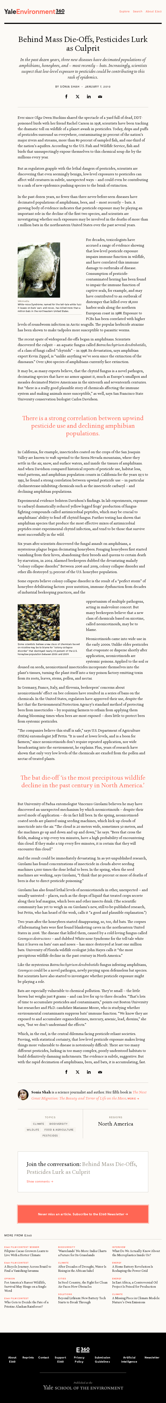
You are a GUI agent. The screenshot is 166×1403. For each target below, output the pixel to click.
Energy (116, 1262)
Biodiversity (58, 1123)
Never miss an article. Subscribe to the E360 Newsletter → (83, 1214)
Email (100, 96)
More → (133, 1098)
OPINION (9, 1278)
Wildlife (33, 1129)
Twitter (77, 96)
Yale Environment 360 (34, 11)
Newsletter (152, 1357)
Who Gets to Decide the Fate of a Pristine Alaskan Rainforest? (26, 1304)
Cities (62, 1278)
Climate (38, 1123)
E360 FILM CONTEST (16, 1262)
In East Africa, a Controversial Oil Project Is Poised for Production (135, 1284)
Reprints (28, 1357)
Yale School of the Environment (83, 1387)
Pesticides (50, 1135)
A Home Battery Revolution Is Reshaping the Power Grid (132, 1269)
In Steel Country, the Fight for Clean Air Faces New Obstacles (82, 1284)
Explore (125, 11)
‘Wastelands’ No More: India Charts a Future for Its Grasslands (82, 1253)
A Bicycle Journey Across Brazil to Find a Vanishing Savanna (27, 1269)
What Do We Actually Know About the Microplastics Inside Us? (136, 1253)
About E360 (154, 11)
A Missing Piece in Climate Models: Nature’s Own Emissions (136, 1300)
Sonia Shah (70, 86)
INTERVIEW (119, 1247)
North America (115, 1123)
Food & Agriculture (59, 1129)
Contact (43, 1357)
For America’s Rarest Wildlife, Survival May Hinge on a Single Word (25, 1286)
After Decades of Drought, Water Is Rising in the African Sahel (82, 1269)
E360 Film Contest (16, 1298)
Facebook (66, 96)
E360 (83, 1350)
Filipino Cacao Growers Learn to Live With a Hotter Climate (26, 1253)
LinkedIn (88, 96)
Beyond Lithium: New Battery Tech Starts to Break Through (82, 1300)
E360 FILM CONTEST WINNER (21, 1247)
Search (138, 11)
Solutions (65, 1294)
